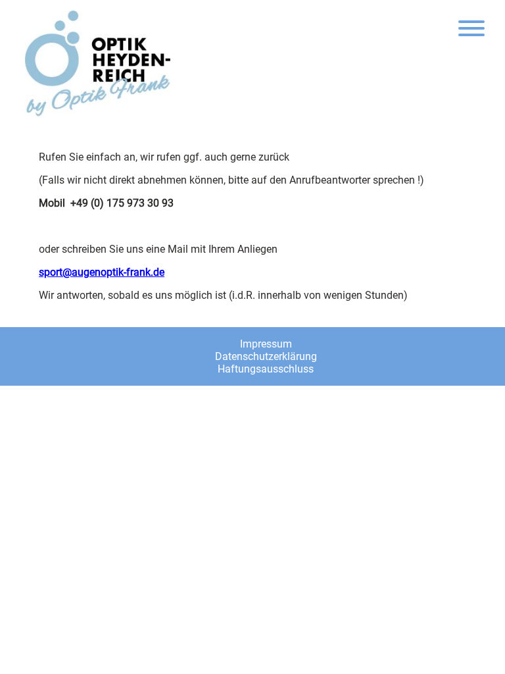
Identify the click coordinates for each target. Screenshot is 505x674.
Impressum (266, 344)
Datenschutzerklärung (266, 356)
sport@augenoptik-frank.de (101, 272)
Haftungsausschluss (266, 369)
